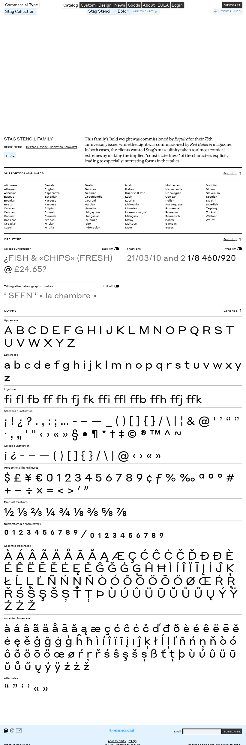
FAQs (132, 741)
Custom (88, 4)
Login (177, 4)
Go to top (230, 173)
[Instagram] (12, 730)
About (149, 4)
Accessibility (117, 741)
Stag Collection (19, 11)
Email (177, 731)
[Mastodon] (6, 731)
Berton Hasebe (37, 147)
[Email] (19, 730)
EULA (163, 4)
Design (105, 4)
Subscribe (232, 731)
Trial (9, 155)
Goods (134, 4)
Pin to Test (216, 11)
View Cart (232, 5)
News (119, 4)
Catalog (70, 4)
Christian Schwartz (63, 147)
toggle (114, 11)
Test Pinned (231, 11)
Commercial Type (21, 4)
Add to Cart (143, 11)
